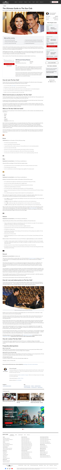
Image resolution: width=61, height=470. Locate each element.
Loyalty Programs (20, 434)
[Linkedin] (52, 81)
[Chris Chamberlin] (5, 369)
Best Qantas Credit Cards (6, 438)
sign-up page (14, 85)
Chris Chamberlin (5, 371)
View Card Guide (9, 65)
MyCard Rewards (5, 455)
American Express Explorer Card (44, 440)
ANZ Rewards (4, 453)
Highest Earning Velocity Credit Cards (8, 444)
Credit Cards (12, 434)
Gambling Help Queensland (27, 335)
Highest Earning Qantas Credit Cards (8, 439)
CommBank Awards (5, 454)
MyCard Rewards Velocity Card (25, 455)
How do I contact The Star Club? (10, 43)
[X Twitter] (55, 81)
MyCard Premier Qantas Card (25, 440)
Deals (25, 434)
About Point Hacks (20, 465)
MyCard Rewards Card (43, 449)
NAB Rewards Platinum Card (43, 453)
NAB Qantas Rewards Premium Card (26, 448)
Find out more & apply (52, 58)
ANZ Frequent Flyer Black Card (25, 449)
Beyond (42, 258)
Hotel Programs (27, 387)
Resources (28, 434)
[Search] (50, 2)
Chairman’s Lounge (32, 258)
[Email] (48, 81)
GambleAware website (6, 336)
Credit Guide (51, 465)
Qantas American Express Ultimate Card (26, 444)
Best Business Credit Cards (6, 460)
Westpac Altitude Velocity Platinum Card (26, 458)
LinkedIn (19, 378)
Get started (52, 76)
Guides (4, 5)
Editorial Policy (41, 465)
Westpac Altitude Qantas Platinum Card (26, 443)
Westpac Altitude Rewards (6, 458)
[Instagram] (7, 468)
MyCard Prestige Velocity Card (25, 453)
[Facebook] (50, 81)
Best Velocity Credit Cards (6, 443)
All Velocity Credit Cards (6, 445)
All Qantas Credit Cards (6, 440)
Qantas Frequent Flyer (33, 207)
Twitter (22, 378)
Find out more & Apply (52, 46)
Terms (47, 465)
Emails (28, 465)
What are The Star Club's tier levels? (11, 41)
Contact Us (55, 465)
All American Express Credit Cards (7, 449)
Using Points (40, 387)
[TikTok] (9, 468)
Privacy (45, 465)
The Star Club (33, 387)
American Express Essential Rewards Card (45, 443)
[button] (22, 429)
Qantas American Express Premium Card (26, 445)
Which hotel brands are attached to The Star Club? (33, 40)
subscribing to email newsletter (30, 364)
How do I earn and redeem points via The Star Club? (34, 41)
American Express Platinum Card (44, 438)
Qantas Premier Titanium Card (25, 439)
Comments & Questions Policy (34, 465)
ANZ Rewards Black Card (43, 445)
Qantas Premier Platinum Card (25, 438)
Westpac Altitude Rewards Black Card (45, 455)
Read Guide (55, 31)
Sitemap (25, 465)
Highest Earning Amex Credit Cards (7, 448)
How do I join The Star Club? (10, 40)
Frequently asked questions (29, 43)
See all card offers (52, 62)
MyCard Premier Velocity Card (25, 454)
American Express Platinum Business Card (45, 439)
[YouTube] (11, 468)
